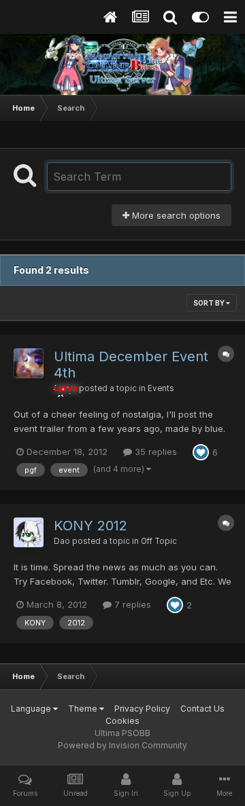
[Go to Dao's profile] (29, 532)
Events (161, 388)
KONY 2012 (90, 525)
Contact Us (202, 708)
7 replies (131, 604)
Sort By (209, 303)
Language (32, 708)
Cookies (122, 721)
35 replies (154, 451)
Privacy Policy (142, 708)
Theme (83, 708)
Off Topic (159, 541)
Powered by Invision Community (122, 745)
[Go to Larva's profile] (29, 363)
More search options (174, 215)
